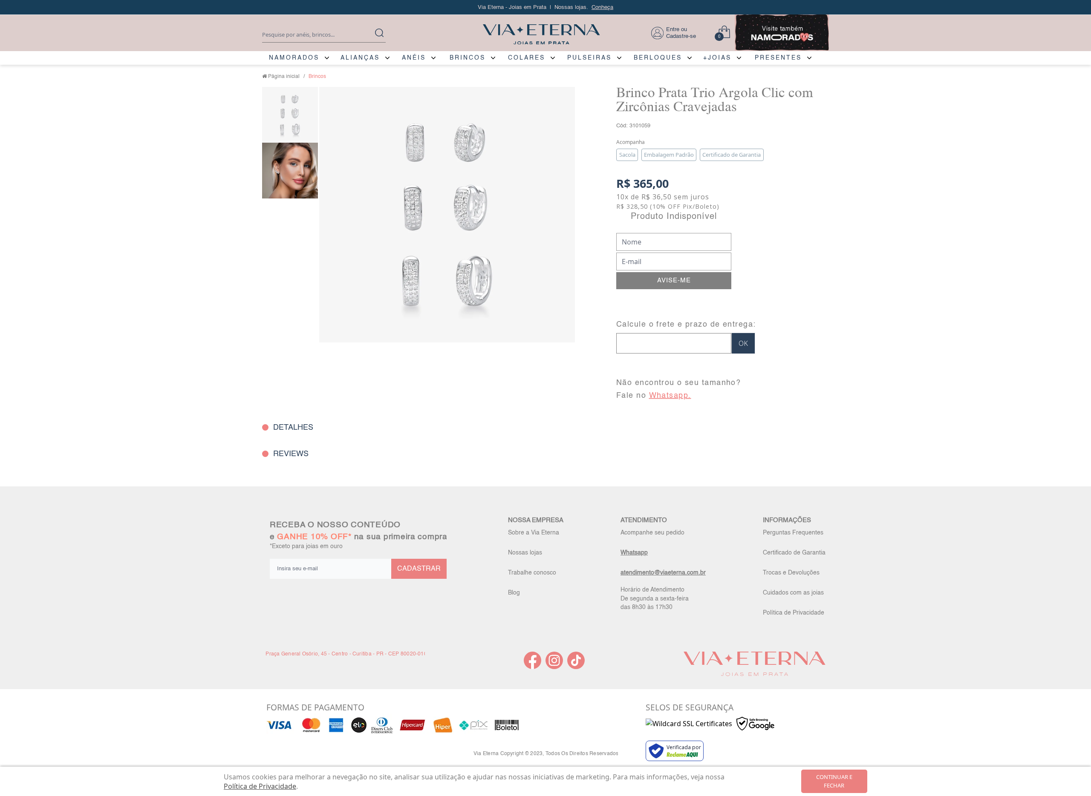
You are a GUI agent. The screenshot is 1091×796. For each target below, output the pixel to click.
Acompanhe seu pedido (652, 533)
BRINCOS (467, 58)
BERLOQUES (658, 58)
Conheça (602, 7)
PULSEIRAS (589, 58)
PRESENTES (778, 58)
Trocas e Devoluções (791, 573)
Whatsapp (634, 553)
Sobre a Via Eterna (533, 533)
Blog (514, 593)
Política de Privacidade (793, 613)
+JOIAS (717, 58)
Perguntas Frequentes (793, 533)
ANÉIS (414, 58)
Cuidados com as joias (793, 593)
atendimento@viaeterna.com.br (663, 573)
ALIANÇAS (360, 58)
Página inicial (284, 76)
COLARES (526, 58)
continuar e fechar (834, 781)
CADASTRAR (419, 569)
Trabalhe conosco (532, 573)
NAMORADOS (294, 58)
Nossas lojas (525, 553)
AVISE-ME (674, 280)
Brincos (317, 76)
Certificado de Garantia (794, 553)
